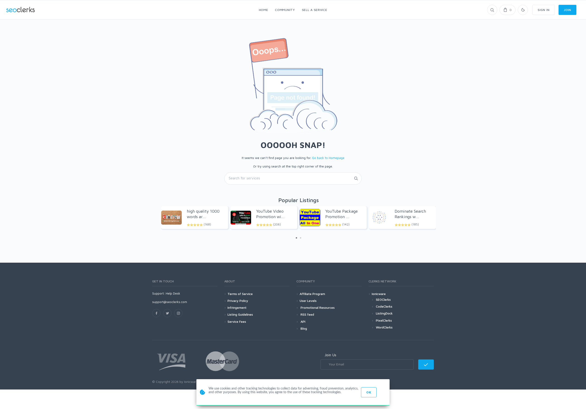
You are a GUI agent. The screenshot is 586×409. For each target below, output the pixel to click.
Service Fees (237, 321)
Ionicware (379, 294)
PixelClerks (384, 320)
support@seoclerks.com (169, 302)
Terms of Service (240, 294)
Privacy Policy (238, 301)
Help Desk (173, 293)
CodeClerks (384, 306)
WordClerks (384, 327)
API (302, 321)
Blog (303, 328)
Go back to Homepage (328, 158)
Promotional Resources (317, 307)
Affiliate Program (312, 294)
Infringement (237, 307)
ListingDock (384, 313)
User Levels (308, 301)
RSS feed (307, 314)
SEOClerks (383, 299)
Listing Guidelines (240, 314)
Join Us (330, 355)
